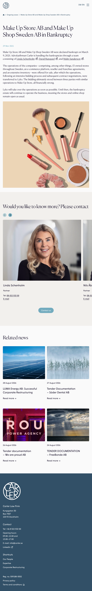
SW (79, 5)
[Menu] (88, 5)
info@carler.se (16, 543)
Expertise (7, 563)
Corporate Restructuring (13, 567)
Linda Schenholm (26, 58)
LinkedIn (6, 547)
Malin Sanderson (72, 58)
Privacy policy (9, 580)
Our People (8, 559)
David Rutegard (47, 58)
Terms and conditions (12, 584)
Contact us (46, 310)
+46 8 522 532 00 (13, 529)
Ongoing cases (12, 15)
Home (3, 15)
